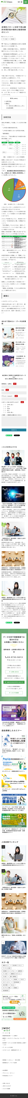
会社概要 (5, 1070)
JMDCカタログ (21, 1)
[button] (25, 2)
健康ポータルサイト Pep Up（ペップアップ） (14, 1039)
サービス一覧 (6, 1033)
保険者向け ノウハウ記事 (10, 1062)
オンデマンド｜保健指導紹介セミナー (13, 771)
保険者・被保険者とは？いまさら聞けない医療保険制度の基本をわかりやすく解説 (14, 599)
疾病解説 (15, 987)
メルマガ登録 (15, 692)
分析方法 (8, 101)
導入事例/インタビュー (17, 965)
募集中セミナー (6, 965)
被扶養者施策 (5, 990)
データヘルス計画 (6, 968)
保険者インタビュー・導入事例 (11, 1060)
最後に (8, 103)
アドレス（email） (7, 396)
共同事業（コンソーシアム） (9, 971)
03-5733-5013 (15, 657)
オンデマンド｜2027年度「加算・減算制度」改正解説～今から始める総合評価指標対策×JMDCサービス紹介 (13, 808)
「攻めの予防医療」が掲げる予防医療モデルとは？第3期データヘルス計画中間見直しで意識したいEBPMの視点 (14, 505)
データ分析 (5, 39)
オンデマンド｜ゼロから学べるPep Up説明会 (13, 790)
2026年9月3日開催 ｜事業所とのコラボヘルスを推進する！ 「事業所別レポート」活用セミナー (14, 724)
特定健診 (12, 39)
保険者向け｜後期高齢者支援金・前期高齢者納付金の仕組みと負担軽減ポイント (14, 568)
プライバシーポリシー (9, 1073)
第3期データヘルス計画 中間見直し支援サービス (14, 1044)
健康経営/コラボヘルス (15, 973)
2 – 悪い (7, 410)
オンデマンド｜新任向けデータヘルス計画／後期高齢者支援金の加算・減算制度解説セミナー (13, 830)
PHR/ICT (22, 979)
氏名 (3, 390)
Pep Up (12, 985)
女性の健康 (5, 985)
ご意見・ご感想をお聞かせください (12, 415)
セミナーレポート (6, 982)
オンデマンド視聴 (6, 987)
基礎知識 (20, 971)
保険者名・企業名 (7, 384)
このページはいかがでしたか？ (10, 402)
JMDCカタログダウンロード (15, 682)
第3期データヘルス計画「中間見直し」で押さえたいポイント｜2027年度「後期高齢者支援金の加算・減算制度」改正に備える (14, 469)
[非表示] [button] (15, 98)
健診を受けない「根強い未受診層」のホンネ (14, 936)
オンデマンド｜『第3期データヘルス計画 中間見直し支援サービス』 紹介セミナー (13, 750)
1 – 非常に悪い (9, 412)
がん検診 (5, 976)
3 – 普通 (7, 408)
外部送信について (8, 1075)
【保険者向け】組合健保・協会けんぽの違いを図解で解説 (14, 539)
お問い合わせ (19, 1)
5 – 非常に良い (9, 404)
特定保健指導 (16, 982)
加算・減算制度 (13, 976)
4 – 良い (7, 406)
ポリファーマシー (6, 979)
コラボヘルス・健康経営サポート (12, 1050)
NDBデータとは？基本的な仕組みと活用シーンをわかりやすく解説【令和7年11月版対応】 (14, 957)
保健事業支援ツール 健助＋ (10, 1035)
